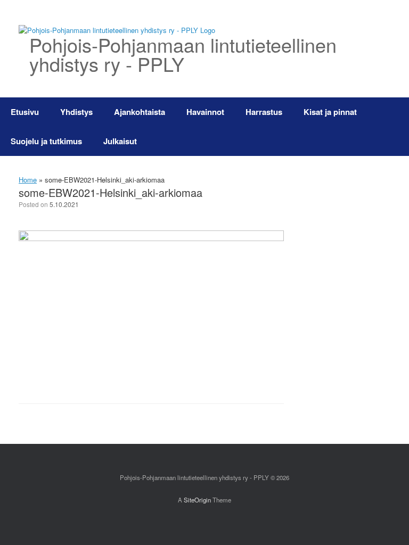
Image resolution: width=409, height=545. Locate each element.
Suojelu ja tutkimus (46, 141)
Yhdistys (76, 112)
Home (28, 180)
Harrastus (264, 112)
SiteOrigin (197, 500)
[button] (393, 126)
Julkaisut (120, 141)
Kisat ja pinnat (330, 112)
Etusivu (25, 112)
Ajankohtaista (139, 112)
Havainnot (205, 112)
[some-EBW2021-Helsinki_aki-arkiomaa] (151, 238)
